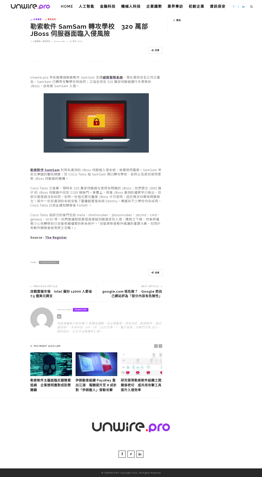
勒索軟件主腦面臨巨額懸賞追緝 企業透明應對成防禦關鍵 (50, 385)
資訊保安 (218, 6)
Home (67, 6)
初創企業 (196, 6)
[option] (51, 372)
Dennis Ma (59, 41)
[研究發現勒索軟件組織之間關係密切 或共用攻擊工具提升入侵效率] (142, 364)
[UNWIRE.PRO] (30, 6)
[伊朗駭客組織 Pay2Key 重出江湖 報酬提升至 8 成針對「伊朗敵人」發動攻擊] (96, 364)
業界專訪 (175, 6)
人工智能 (86, 6)
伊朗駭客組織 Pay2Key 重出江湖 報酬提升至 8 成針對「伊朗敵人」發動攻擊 (96, 385)
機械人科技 (131, 6)
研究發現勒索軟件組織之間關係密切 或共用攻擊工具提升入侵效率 (141, 385)
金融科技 (108, 6)
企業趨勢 (154, 6)
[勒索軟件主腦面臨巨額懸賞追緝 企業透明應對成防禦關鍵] (51, 364)
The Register (56, 237)
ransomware (49, 262)
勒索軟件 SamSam (45, 169)
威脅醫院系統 (113, 77)
